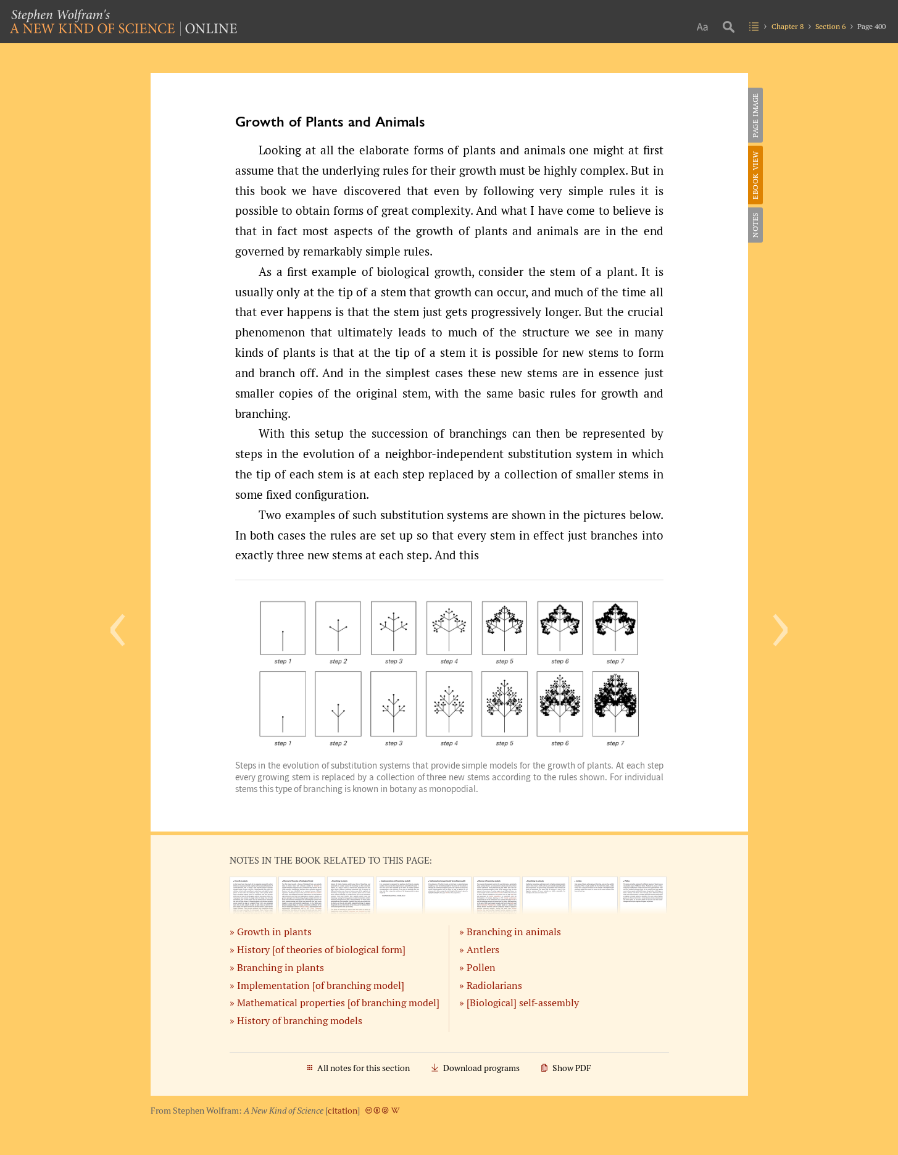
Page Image (755, 115)
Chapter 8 (787, 26)
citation (342, 1110)
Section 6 (830, 26)
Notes (755, 225)
